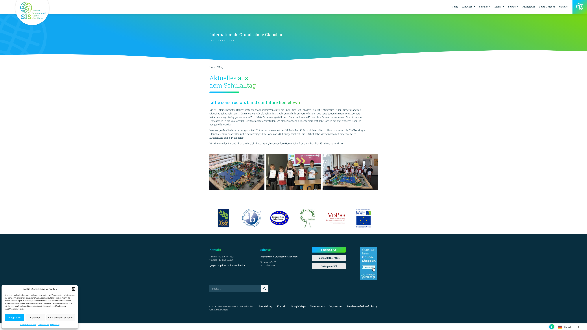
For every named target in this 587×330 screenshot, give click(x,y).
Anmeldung (528, 6)
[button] (73, 289)
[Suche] (264, 288)
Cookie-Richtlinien (28, 324)
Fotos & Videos (547, 6)
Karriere (563, 6)
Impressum (54, 324)
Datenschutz (43, 324)
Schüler (483, 6)
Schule (512, 6)
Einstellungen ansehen (60, 317)
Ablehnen (35, 317)
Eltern (498, 6)
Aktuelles (467, 6)
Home (455, 6)
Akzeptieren (14, 317)
